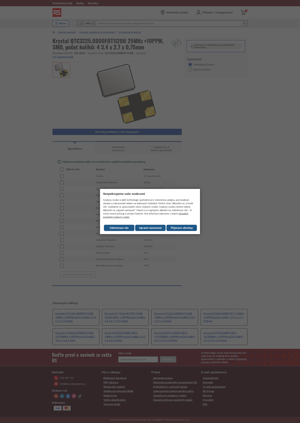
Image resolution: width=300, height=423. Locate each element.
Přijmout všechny (182, 228)
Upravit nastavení (150, 228)
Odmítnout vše (119, 228)
